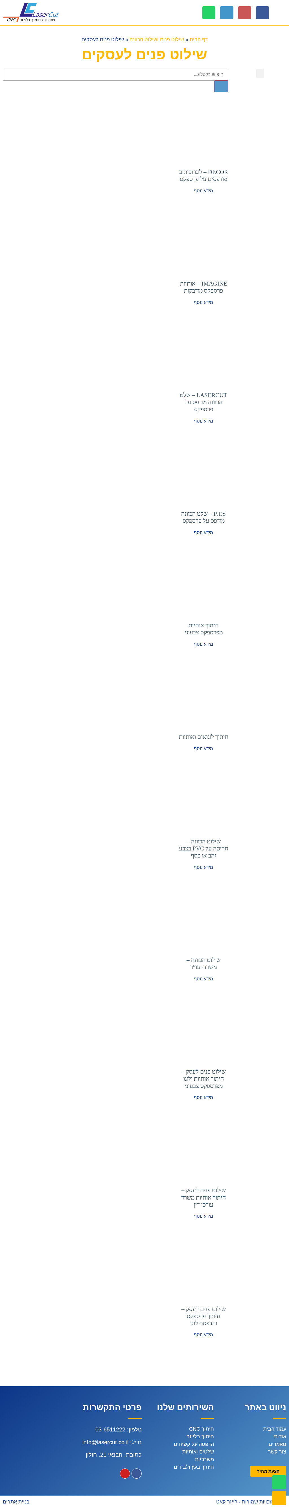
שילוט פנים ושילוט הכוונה (157, 39)
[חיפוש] (221, 86)
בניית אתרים (16, 1502)
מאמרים (277, 1444)
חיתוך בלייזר (200, 1436)
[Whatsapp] (208, 12)
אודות (280, 1436)
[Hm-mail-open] (244, 12)
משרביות (204, 1459)
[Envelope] (279, 1498)
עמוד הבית (274, 1429)
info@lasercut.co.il (105, 1442)
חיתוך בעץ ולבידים (194, 1467)
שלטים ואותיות (198, 1452)
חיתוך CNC (201, 1429)
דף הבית (199, 39)
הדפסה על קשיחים (194, 1444)
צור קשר (277, 1452)
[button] (282, 12)
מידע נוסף (203, 190)
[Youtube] (125, 1473)
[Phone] (226, 12)
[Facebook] (262, 12)
